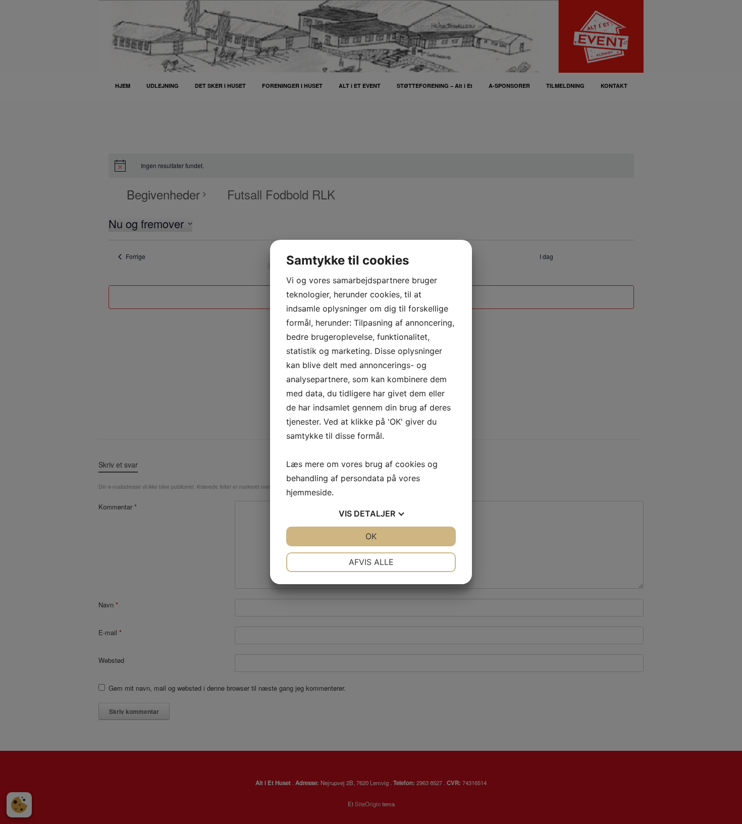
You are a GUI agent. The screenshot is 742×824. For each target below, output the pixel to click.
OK (371, 536)
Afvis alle (371, 562)
